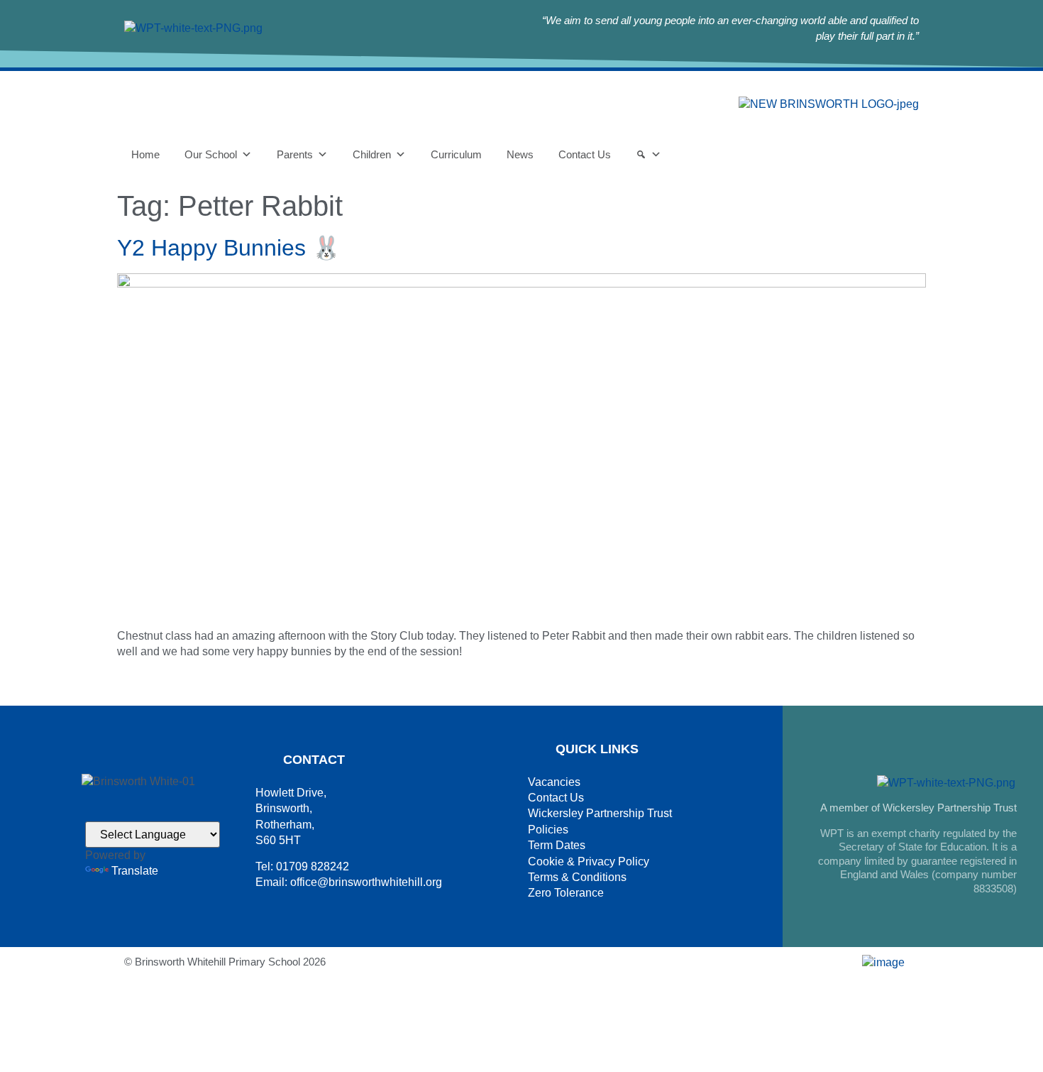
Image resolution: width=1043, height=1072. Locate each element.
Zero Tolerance (566, 893)
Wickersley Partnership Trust (600, 813)
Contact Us (584, 154)
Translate (134, 871)
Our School (210, 154)
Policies (548, 830)
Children (372, 154)
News (520, 154)
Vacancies (554, 782)
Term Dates (556, 845)
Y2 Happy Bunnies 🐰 (229, 248)
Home (145, 154)
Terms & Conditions (577, 877)
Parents (295, 154)
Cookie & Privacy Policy (588, 861)
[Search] (648, 155)
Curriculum (456, 154)
